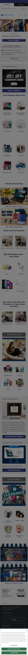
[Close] (26, 630)
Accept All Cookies (14, 652)
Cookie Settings (14, 645)
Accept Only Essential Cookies (14, 649)
